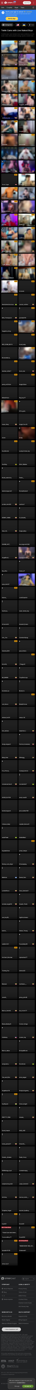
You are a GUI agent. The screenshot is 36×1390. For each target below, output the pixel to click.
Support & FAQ (23, 1316)
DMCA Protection (24, 1323)
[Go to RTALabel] (4, 1361)
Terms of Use (22, 1292)
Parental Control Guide (25, 1303)
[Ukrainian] (24, 24)
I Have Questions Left (11, 1329)
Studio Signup (6, 1320)
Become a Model (7, 1316)
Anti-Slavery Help (24, 1306)
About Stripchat (8, 1288)
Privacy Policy (23, 1288)
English (27, 1278)
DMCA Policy (22, 1296)
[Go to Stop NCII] (13, 1366)
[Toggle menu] (2, 2)
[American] (17, 24)
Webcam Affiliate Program (9, 1323)
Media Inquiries (8, 1299)
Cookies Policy (23, 1299)
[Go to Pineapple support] (3, 1366)
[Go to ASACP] (11, 1361)
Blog (5, 1292)
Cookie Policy (21, 1382)
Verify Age (12, 18)
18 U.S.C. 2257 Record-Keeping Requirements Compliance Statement (14, 1373)
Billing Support (23, 1320)
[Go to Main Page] (11, 3)
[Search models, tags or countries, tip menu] (33, 7)
